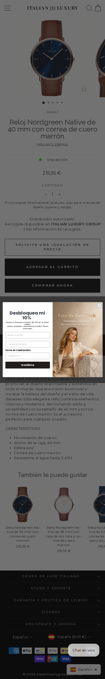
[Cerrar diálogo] (99, 305)
